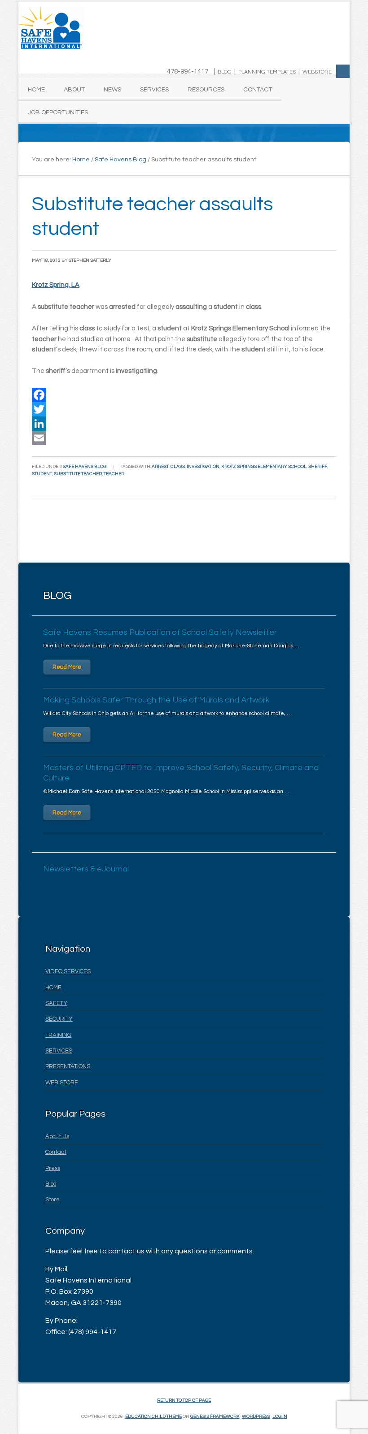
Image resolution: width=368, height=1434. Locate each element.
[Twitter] (184, 409)
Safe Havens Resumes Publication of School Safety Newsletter (160, 632)
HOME (53, 987)
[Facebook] (184, 395)
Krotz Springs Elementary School (264, 466)
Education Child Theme (153, 1416)
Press (52, 1168)
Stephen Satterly (90, 260)
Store (52, 1199)
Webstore (317, 72)
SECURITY (59, 1019)
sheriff (317, 466)
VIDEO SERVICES (68, 971)
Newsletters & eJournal (86, 869)
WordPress (256, 1416)
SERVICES (58, 1051)
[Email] (184, 438)
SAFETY (56, 1003)
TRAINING (58, 1035)
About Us (57, 1136)
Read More (67, 667)
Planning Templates (267, 72)
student (42, 474)
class (178, 466)
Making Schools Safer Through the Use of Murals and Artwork (156, 700)
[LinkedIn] (184, 423)
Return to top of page (184, 1400)
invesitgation (203, 466)
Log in (279, 1416)
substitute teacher (78, 474)
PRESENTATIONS (67, 1066)
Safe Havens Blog (84, 466)
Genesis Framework (215, 1416)
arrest (160, 466)
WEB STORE (61, 1082)
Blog (225, 72)
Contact (55, 1152)
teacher (114, 474)
